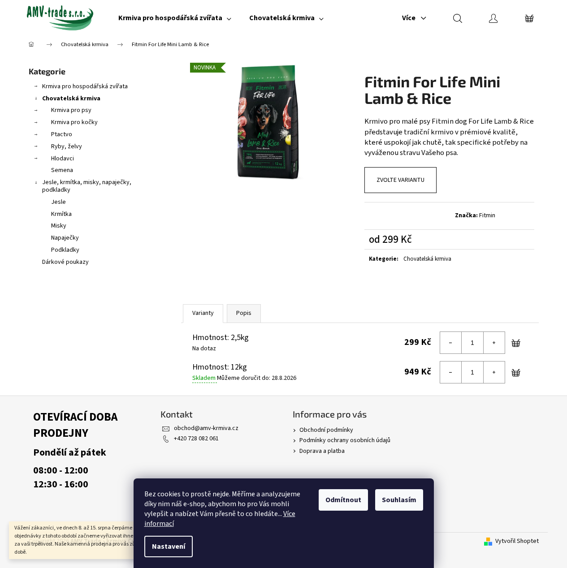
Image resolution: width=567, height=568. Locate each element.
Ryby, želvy (66, 146)
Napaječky (65, 237)
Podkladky (65, 249)
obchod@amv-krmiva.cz (206, 428)
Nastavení (168, 546)
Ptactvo (61, 134)
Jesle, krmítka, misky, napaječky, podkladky (86, 186)
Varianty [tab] (203, 313)
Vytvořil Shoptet (517, 541)
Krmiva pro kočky (74, 122)
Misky (58, 225)
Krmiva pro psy (71, 110)
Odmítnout (343, 500)
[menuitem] (174, 18)
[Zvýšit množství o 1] (494, 342)
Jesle (58, 202)
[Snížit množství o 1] (451, 342)
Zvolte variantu (400, 180)
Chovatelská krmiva (71, 98)
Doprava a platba (322, 451)
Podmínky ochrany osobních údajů (344, 440)
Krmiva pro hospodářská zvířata (85, 86)
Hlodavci (62, 158)
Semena (62, 170)
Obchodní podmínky (326, 430)
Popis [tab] (243, 313)
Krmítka (61, 214)
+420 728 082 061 (196, 438)
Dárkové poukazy (65, 262)
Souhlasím (399, 500)
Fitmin (487, 215)
